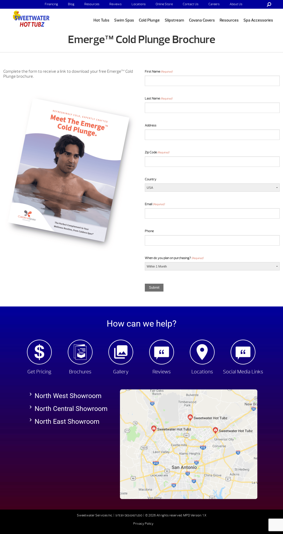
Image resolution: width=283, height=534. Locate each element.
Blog (71, 4)
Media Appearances (243, 13)
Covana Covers (202, 20)
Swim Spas (124, 20)
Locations (139, 4)
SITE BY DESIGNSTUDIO (129, 515)
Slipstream (174, 20)
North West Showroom (68, 396)
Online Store (164, 4)
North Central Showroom (71, 409)
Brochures (80, 371)
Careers (214, 4)
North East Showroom (67, 421)
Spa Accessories (258, 20)
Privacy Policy (143, 524)
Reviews (115, 4)
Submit (154, 287)
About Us (236, 4)
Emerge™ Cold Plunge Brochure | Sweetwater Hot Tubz (30, 19)
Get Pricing (39, 371)
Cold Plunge (149, 20)
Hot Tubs (101, 20)
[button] (70, 395)
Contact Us (190, 4)
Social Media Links (243, 371)
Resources (91, 4)
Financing (51, 4)
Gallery (121, 371)
